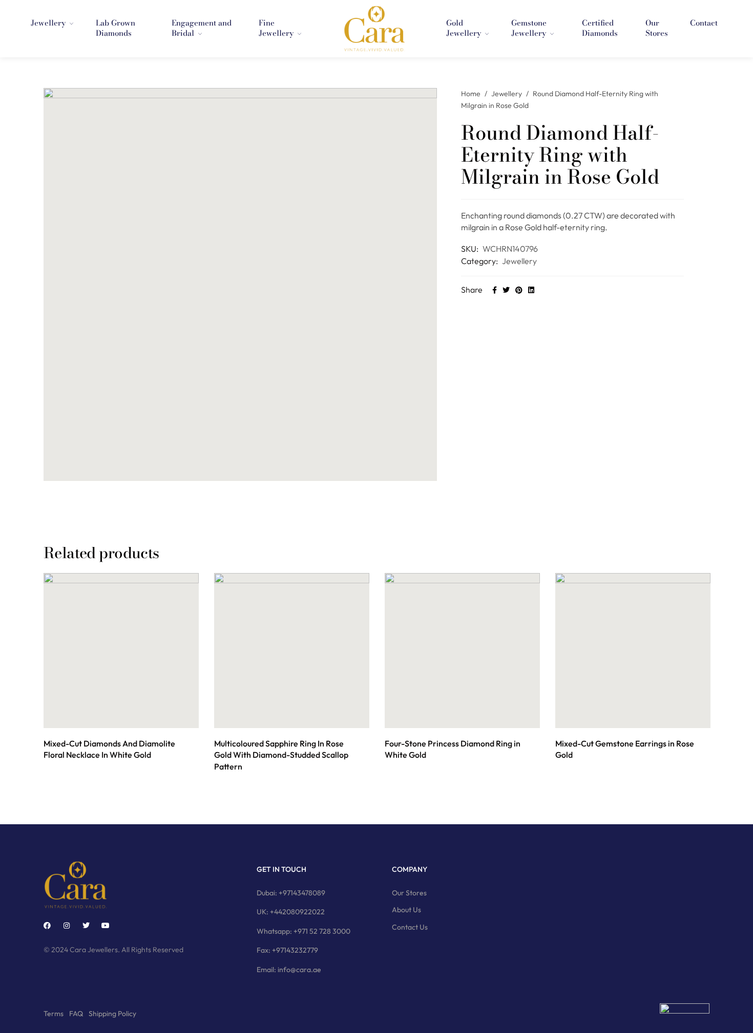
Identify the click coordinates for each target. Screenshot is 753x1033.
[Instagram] (66, 925)
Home (470, 93)
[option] (121, 668)
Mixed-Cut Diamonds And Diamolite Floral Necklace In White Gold (109, 749)
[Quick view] (133, 717)
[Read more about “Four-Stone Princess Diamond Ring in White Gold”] (451, 717)
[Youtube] (105, 925)
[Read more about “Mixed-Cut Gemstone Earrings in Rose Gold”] (622, 717)
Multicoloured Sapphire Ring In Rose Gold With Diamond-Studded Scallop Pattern (281, 755)
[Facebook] (47, 925)
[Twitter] (86, 925)
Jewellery (506, 93)
